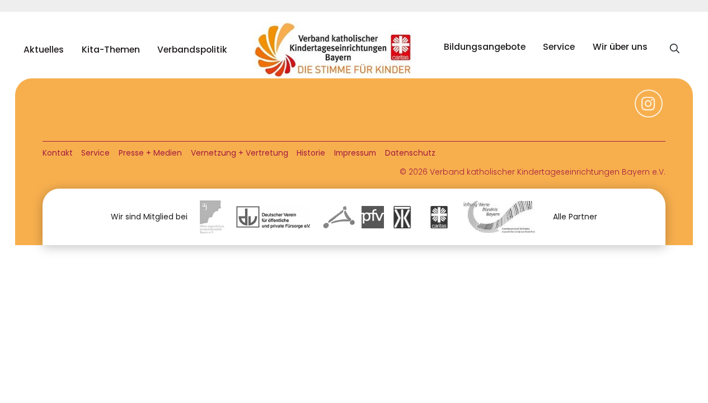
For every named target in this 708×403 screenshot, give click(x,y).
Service (559, 47)
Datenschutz (410, 152)
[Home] (335, 49)
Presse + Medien (150, 152)
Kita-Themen (111, 49)
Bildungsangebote (485, 47)
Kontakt (58, 152)
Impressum (355, 152)
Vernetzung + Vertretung (239, 152)
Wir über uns (620, 47)
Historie (311, 152)
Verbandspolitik (192, 49)
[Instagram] (649, 109)
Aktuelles (44, 49)
